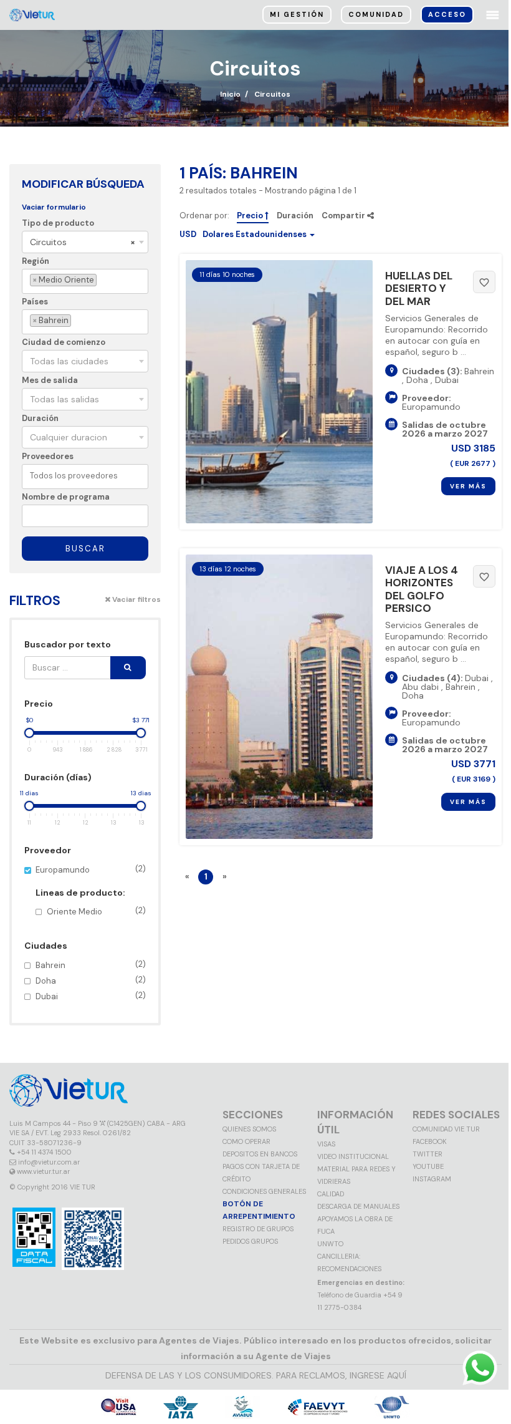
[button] (247, 234)
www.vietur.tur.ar (43, 1171)
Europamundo (91, 890)
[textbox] (101, 280)
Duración (40, 418)
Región (35, 261)
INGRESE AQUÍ (378, 1375)
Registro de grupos (258, 1228)
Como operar (246, 1141)
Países (35, 301)
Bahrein (91, 965)
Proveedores (48, 456)
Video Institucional (353, 1156)
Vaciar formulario (54, 207)
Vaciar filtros (135, 599)
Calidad (330, 1193)
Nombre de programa (66, 497)
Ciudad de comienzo (63, 342)
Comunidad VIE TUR (446, 1129)
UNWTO (330, 1243)
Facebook (430, 1141)
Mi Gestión (297, 14)
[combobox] (85, 242)
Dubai (91, 996)
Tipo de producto (58, 223)
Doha (91, 980)
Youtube (428, 1166)
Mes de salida (50, 380)
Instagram (432, 1179)
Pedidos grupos (250, 1241)
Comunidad (376, 14)
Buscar (85, 548)
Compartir (344, 216)
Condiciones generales (264, 1191)
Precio (251, 216)
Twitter (427, 1154)
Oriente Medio (96, 911)
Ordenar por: (204, 215)
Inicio (230, 94)
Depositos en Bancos (259, 1154)
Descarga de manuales (358, 1206)
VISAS (326, 1144)
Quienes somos (249, 1129)
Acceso (447, 14)
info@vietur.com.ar (49, 1162)
